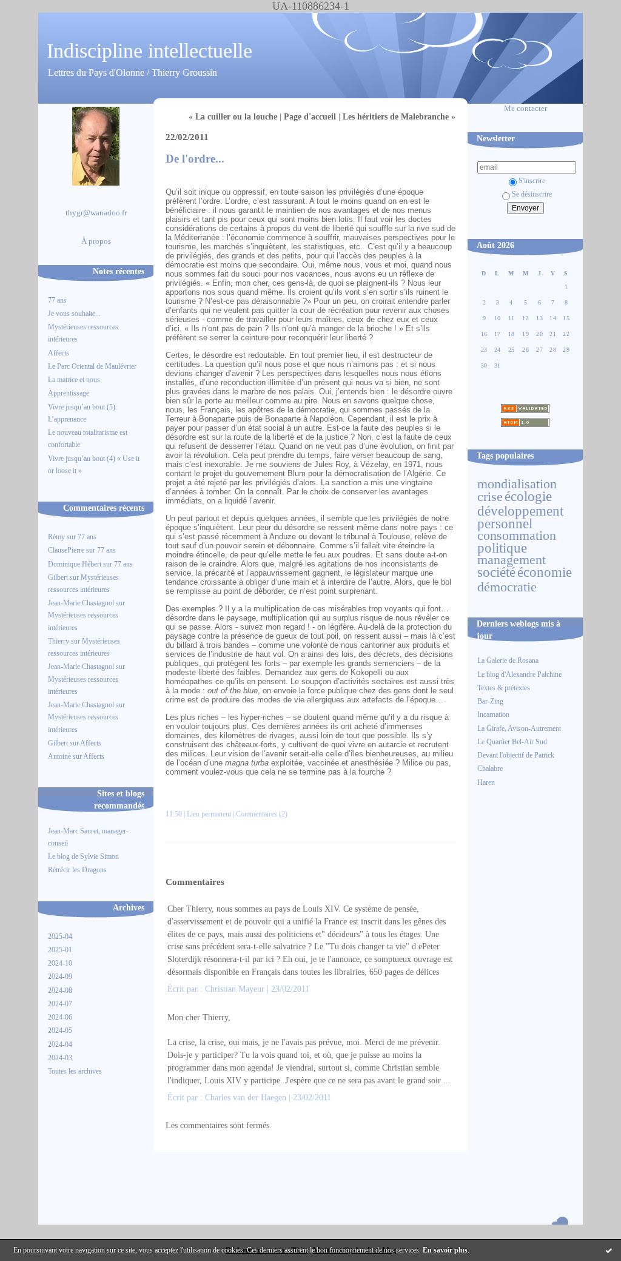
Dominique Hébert (74, 564)
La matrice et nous (74, 379)
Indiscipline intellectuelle (149, 50)
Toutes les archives (75, 1071)
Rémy (56, 537)
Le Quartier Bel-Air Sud (512, 742)
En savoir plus (445, 1250)
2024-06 (60, 1017)
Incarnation (493, 714)
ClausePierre (66, 550)
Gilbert (58, 577)
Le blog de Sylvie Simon (83, 856)
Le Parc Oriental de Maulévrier (93, 366)
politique (502, 548)
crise (490, 496)
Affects (58, 353)
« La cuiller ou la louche (233, 116)
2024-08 (60, 990)
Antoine (59, 756)
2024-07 (60, 1004)
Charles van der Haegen (245, 1097)
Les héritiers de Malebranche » (399, 116)
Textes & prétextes (503, 688)
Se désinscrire (532, 194)
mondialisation (517, 484)
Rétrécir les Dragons (77, 870)
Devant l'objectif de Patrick (515, 755)
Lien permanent (209, 814)
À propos (96, 241)
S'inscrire (532, 181)
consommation (516, 535)
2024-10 (60, 963)
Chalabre (490, 768)
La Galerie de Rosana (508, 660)
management (511, 560)
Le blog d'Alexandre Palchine (519, 674)
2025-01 (60, 950)
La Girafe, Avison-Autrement (519, 728)
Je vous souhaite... (74, 313)
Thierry (58, 641)
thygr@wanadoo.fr (96, 213)
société (496, 572)
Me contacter (525, 108)
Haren (486, 782)
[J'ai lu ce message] (609, 1250)
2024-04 (60, 1044)
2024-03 (60, 1058)
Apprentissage (68, 393)
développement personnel (520, 517)
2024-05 (60, 1030)
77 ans (57, 300)
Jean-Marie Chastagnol (81, 603)
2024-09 (60, 976)
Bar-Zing (490, 701)
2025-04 (60, 936)
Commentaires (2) (261, 814)
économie (544, 572)
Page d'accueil (310, 116)
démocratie (507, 587)
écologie (528, 496)
